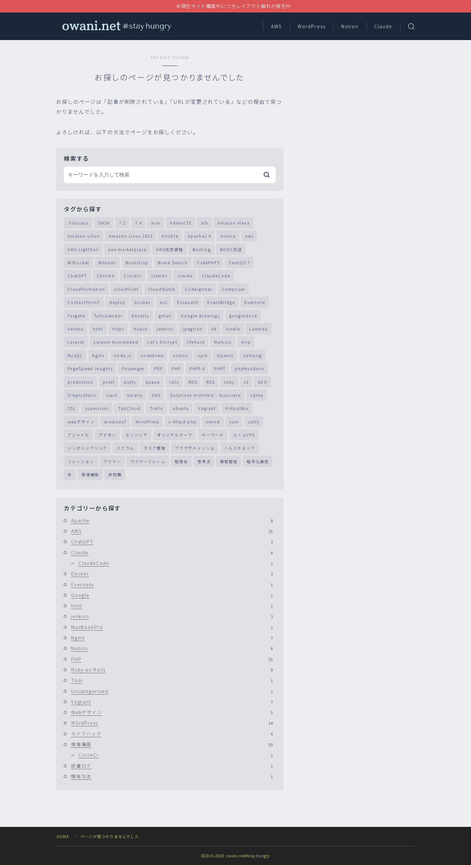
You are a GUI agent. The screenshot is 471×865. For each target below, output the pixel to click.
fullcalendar (108, 315)
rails (174, 382)
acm (155, 222)
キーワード (213, 434)
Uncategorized (172, 691)
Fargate (76, 315)
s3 (246, 382)
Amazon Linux (84, 236)
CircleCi (133, 275)
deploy (117, 302)
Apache (172, 520)
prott (109, 382)
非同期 (114, 474)
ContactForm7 (84, 302)
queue (152, 382)
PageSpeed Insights (90, 368)
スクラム (125, 448)
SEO (262, 382)
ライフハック (172, 733)
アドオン (107, 434)
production (81, 382)
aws (249, 236)
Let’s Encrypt (162, 342)
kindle (233, 328)
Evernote (254, 302)
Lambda (258, 328)
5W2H (104, 222)
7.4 (138, 222)
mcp (246, 342)
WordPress (312, 26)
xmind (213, 421)
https (118, 328)
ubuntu (181, 408)
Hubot (141, 328)
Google (172, 595)
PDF (158, 368)
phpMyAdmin (249, 368)
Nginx (98, 355)
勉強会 (181, 461)
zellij (254, 421)
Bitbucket (78, 262)
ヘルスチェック (239, 448)
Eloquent (187, 302)
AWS (276, 26)
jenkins (165, 328)
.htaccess (78, 222)
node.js (122, 355)
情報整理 (228, 461)
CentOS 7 (239, 262)
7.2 (122, 222)
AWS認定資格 (169, 249)
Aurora (228, 236)
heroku (76, 328)
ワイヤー (112, 461)
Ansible (169, 236)
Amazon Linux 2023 (131, 236)
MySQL (75, 355)
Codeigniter (198, 289)
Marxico (223, 342)
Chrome (106, 275)
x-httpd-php (183, 421)
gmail (165, 315)
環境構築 (90, 474)
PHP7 (220, 368)
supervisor (97, 408)
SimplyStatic (82, 395)
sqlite (256, 395)
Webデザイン (172, 712)
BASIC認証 (231, 249)
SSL (72, 408)
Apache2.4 (199, 236)
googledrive (243, 315)
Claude (383, 26)
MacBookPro (172, 627)
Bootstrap (137, 262)
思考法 (204, 461)
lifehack (196, 342)
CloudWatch (162, 289)
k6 (214, 328)
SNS (156, 395)
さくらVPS (244, 434)
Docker (143, 302)
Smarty (135, 395)
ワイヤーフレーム (147, 461)
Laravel (76, 342)
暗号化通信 (258, 461)
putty (130, 382)
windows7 (115, 421)
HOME (63, 836)
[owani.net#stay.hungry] (116, 26)
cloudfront (126, 289)
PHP (176, 368)
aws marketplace (127, 249)
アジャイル (78, 434)
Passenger (133, 368)
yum (234, 421)
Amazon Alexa (234, 222)
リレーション (81, 461)
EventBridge (221, 302)
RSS (210, 382)
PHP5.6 (197, 368)
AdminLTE (181, 222)
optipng (252, 355)
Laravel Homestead (116, 342)
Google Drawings (200, 315)
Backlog (202, 249)
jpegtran (192, 328)
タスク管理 (155, 448)
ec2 (164, 302)
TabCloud (129, 408)
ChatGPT (77, 275)
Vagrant (207, 408)
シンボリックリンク (87, 448)
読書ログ (172, 766)
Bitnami (107, 262)
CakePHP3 (208, 262)
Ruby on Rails (172, 669)
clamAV (159, 275)
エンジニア (137, 434)
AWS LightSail (83, 249)
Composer (233, 289)
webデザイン (81, 421)
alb (204, 222)
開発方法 (172, 776)
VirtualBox (237, 408)
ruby (229, 382)
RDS (192, 382)
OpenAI (225, 355)
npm (203, 355)
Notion (350, 26)
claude (185, 275)
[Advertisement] (359, 99)
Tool (172, 680)
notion (180, 355)
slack (112, 395)
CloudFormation (86, 289)
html (98, 328)
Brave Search (173, 262)
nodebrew (152, 355)
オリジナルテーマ (174, 434)
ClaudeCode (216, 275)
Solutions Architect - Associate (205, 395)
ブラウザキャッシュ (195, 448)
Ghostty (140, 315)
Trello (156, 408)
